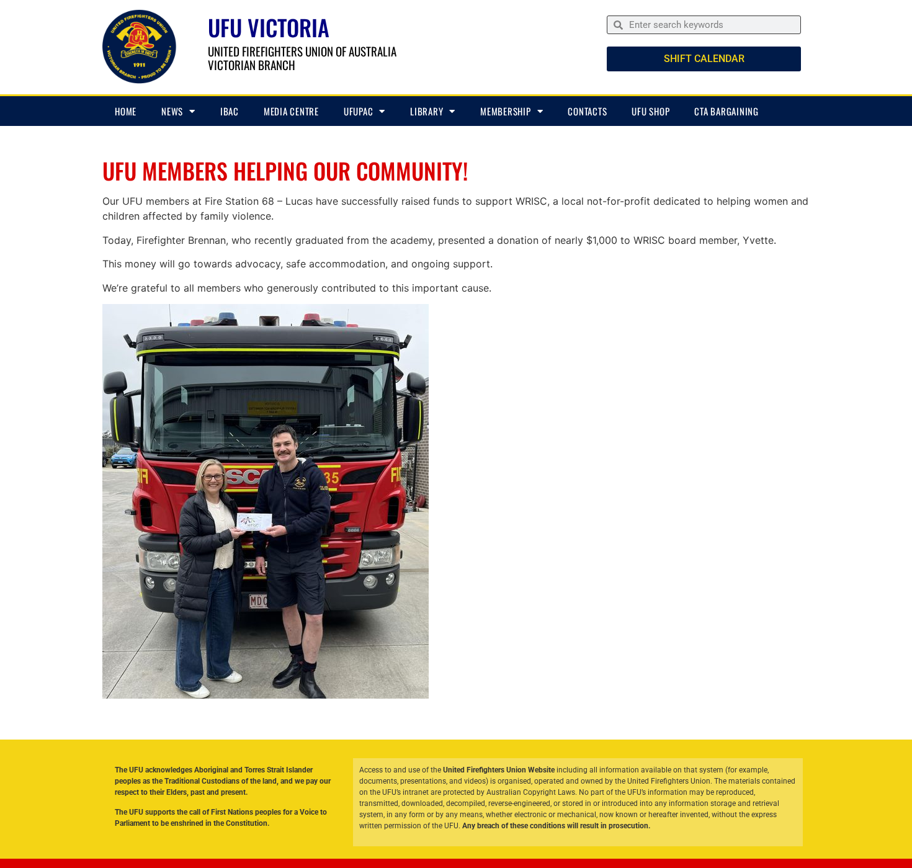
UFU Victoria (268, 27)
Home (125, 111)
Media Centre (291, 111)
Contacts (587, 111)
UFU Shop (650, 111)
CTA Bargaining (726, 111)
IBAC (229, 111)
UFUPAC (358, 111)
